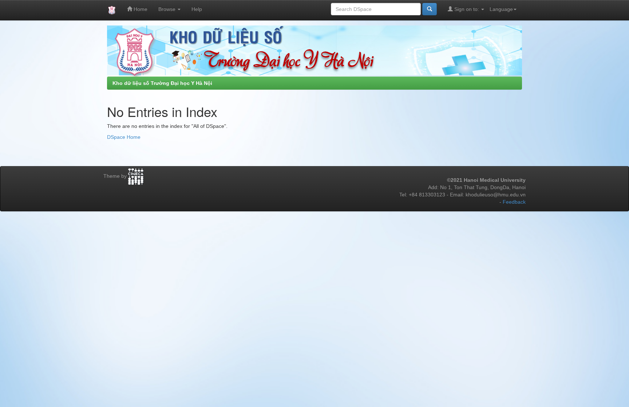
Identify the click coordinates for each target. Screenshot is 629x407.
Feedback (514, 202)
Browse (167, 9)
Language (501, 9)
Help (196, 9)
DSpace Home (124, 137)
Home (139, 9)
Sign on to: (466, 9)
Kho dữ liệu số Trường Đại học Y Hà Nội (162, 83)
